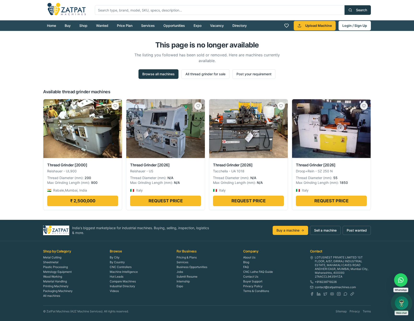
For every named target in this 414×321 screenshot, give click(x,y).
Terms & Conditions (256, 291)
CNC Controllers (121, 267)
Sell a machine (325, 230)
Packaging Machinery (58, 291)
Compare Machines (123, 281)
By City (115, 257)
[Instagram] (339, 294)
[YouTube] (332, 294)
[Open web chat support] (401, 303)
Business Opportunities (192, 267)
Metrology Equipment (57, 272)
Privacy (355, 311)
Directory (239, 25)
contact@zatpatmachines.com (335, 287)
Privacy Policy (253, 286)
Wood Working (52, 276)
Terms (367, 311)
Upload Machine (318, 25)
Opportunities (174, 25)
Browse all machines (158, 74)
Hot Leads (116, 276)
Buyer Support (252, 281)
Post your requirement (253, 74)
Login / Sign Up (354, 25)
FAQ (246, 267)
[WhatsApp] (345, 294)
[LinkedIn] (319, 294)
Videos (114, 291)
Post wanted (357, 230)
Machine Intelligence (124, 272)
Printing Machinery (56, 286)
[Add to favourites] (115, 106)
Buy (68, 25)
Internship (183, 281)
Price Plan (124, 25)
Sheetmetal (50, 262)
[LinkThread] (352, 294)
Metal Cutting (52, 257)
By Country (117, 262)
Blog (246, 262)
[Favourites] (286, 25)
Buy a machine (287, 230)
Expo (197, 25)
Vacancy (217, 25)
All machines (51, 296)
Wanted (102, 25)
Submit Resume (187, 276)
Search (361, 10)
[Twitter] (325, 294)
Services (148, 25)
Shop (83, 25)
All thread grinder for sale (205, 74)
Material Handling (55, 281)
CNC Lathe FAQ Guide (258, 272)
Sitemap (341, 311)
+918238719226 (326, 282)
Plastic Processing (55, 267)
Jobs (180, 272)
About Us (249, 257)
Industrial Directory (122, 286)
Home (51, 25)
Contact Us (250, 276)
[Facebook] (312, 294)
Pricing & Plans (187, 257)
